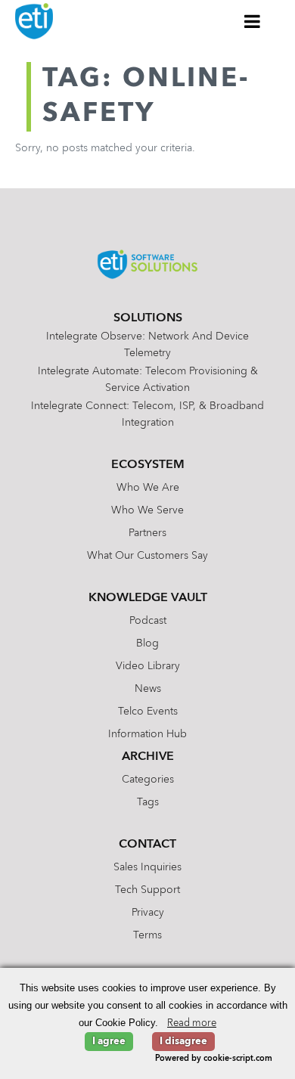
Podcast (147, 620)
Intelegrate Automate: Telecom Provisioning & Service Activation (148, 379)
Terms (147, 935)
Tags (148, 802)
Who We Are (147, 487)
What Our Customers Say (147, 555)
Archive (148, 757)
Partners (147, 533)
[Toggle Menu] (252, 21)
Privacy (148, 912)
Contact (147, 845)
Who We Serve (147, 510)
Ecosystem (148, 465)
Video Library (148, 666)
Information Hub (147, 734)
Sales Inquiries (147, 867)
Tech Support (147, 890)
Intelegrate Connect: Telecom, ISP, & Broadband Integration (147, 414)
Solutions (147, 318)
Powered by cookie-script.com (213, 1059)
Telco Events (148, 711)
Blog (147, 643)
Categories (148, 779)
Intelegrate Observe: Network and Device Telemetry (147, 344)
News (148, 689)
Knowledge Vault (147, 598)
